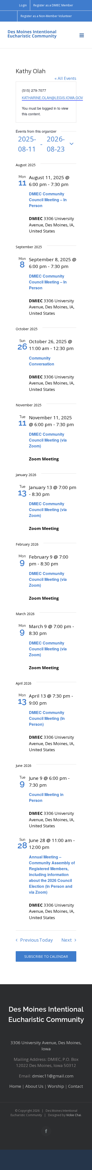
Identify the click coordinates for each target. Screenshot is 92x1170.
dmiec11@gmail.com (52, 1076)
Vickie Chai (73, 1115)
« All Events (65, 78)
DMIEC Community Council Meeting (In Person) (47, 718)
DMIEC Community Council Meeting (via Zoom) (48, 440)
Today (46, 940)
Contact (75, 1086)
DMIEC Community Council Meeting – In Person (48, 199)
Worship (56, 1086)
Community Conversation (41, 361)
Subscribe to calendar (46, 956)
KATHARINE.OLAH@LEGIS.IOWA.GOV (52, 97)
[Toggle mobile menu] (82, 35)
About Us (34, 1086)
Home (15, 1086)
